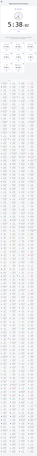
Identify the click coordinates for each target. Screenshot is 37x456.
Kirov (14, 321)
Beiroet (14, 335)
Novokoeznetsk (14, 384)
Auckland (5, 447)
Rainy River (14, 128)
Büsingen (5, 296)
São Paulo (32, 191)
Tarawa (5, 440)
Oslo (23, 275)
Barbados (23, 184)
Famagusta (14, 328)
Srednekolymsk (5, 429)
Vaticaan (14, 265)
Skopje (32, 268)
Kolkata (14, 370)
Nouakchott (32, 226)
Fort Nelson (32, 100)
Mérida (14, 110)
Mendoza (32, 202)
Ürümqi (5, 373)
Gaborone (14, 293)
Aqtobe (23, 366)
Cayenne (5, 212)
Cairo (32, 331)
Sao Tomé (5, 226)
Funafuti (23, 443)
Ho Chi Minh (14, 387)
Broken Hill (5, 415)
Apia (23, 450)
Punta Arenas (23, 198)
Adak (5, 89)
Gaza (5, 328)
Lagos (23, 247)
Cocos (32, 377)
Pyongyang (14, 408)
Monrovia (5, 230)
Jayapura (5, 412)
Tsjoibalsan (23, 401)
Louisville (5, 170)
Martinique (32, 163)
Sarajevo (5, 272)
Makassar (5, 398)
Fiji (32, 443)
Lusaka (23, 282)
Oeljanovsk (5, 345)
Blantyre (14, 300)
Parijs (19, 54)
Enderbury (14, 450)
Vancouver (7, 44)
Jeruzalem (5, 324)
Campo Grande (32, 181)
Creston (23, 103)
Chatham (23, 447)
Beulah (14, 142)
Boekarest (5, 335)
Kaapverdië (23, 223)
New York (31, 44)
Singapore (5, 394)
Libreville (13, 247)
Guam (5, 426)
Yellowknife (32, 103)
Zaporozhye (23, 303)
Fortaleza (23, 209)
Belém (5, 216)
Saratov (23, 345)
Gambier (32, 86)
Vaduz (23, 265)
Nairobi (23, 314)
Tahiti (32, 82)
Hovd (5, 387)
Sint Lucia (32, 149)
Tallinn (23, 307)
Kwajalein (5, 443)
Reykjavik (14, 226)
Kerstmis (32, 387)
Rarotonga (5, 86)
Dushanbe (32, 363)
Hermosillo (23, 100)
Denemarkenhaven (32, 230)
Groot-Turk (14, 177)
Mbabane (5, 279)
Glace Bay (14, 209)
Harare (32, 289)
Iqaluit (32, 170)
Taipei (32, 391)
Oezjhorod (14, 307)
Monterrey (32, 107)
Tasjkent (23, 356)
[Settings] (35, 1)
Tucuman (32, 188)
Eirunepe (32, 135)
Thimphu (13, 373)
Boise (14, 121)
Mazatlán (5, 100)
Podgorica (5, 275)
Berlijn (23, 300)
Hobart (32, 422)
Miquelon (32, 219)
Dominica (23, 177)
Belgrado (32, 300)
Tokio (7, 64)
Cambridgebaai (5, 121)
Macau (14, 398)
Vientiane (5, 380)
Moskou (32, 314)
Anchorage (32, 93)
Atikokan (23, 142)
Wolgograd (32, 303)
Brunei (5, 405)
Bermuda (32, 212)
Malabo (5, 244)
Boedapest (23, 296)
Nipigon (23, 160)
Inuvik (32, 110)
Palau (23, 408)
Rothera (32, 195)
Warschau (32, 261)
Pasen (5, 117)
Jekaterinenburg (5, 356)
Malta (32, 279)
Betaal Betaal (5, 82)
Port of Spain (32, 156)
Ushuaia (23, 188)
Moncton (23, 202)
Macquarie (5, 422)
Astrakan (23, 352)
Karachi (23, 363)
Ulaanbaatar (23, 391)
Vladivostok (23, 415)
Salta (23, 195)
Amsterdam (14, 303)
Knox (5, 135)
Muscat (14, 349)
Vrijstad (23, 230)
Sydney (5, 419)
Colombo (23, 370)
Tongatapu (32, 447)
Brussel (32, 296)
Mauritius (23, 349)
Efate (5, 436)
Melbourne (19, 64)
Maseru (14, 279)
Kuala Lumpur (32, 398)
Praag (32, 272)
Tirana (14, 268)
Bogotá (5, 142)
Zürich (5, 261)
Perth (23, 394)
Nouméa (32, 429)
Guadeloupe (32, 174)
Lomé (14, 230)
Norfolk (5, 433)
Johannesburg (23, 289)
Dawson (14, 103)
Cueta (23, 293)
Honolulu (14, 86)
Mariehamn (32, 317)
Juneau (23, 93)
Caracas (23, 181)
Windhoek (23, 261)
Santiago (32, 153)
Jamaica (14, 135)
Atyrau (5, 366)
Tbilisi (14, 345)
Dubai (5, 352)
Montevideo (14, 202)
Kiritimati (32, 450)
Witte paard (5, 96)
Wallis (23, 436)
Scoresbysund (4, 223)
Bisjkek (14, 377)
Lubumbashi (32, 282)
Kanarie (5, 258)
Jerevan (32, 342)
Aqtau (32, 366)
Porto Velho (14, 156)
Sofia (5, 310)
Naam (5, 93)
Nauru (14, 440)
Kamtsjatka (14, 443)
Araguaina (32, 216)
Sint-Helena (32, 223)
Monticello (23, 163)
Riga (32, 310)
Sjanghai (14, 394)
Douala (23, 254)
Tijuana (23, 96)
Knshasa (32, 247)
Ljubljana (14, 286)
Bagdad (32, 335)
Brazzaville (14, 258)
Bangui (23, 258)
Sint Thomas (23, 149)
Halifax (32, 205)
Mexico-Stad (5, 110)
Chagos (5, 377)
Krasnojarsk (23, 384)
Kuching (23, 398)
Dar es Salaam (32, 328)
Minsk (14, 317)
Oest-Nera (32, 415)
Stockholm (23, 268)
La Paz (14, 170)
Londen (32, 244)
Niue (14, 82)
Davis (23, 387)
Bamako (32, 233)
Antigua (5, 188)
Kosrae (23, 433)
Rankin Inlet (5, 128)
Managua (23, 110)
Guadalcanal (32, 433)
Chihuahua (32, 117)
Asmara (14, 338)
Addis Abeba (14, 342)
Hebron (32, 324)
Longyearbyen (4, 286)
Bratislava (5, 300)
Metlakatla (14, 93)
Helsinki (23, 324)
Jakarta (32, 384)
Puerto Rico (5, 156)
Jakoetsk (23, 405)
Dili (14, 412)
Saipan (14, 419)
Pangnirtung (14, 160)
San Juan (14, 195)
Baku (14, 352)
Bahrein (23, 335)
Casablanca (32, 254)
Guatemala (5, 114)
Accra (23, 237)
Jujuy (23, 205)
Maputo (23, 279)
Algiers (32, 258)
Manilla (32, 394)
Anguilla (14, 188)
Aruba (32, 184)
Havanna (14, 174)
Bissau (23, 233)
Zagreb (14, 261)
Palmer (5, 202)
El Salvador (23, 114)
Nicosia (14, 314)
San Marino (14, 272)
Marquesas (23, 86)
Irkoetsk (5, 401)
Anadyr (14, 447)
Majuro (32, 440)
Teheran (23, 342)
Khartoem (32, 286)
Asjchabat (14, 366)
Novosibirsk (5, 384)
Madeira (14, 244)
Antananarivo (23, 338)
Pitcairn (32, 89)
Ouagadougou (23, 226)
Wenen (5, 265)
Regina (23, 107)
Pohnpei (23, 429)
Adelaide (14, 415)
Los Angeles (14, 100)
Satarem (23, 191)
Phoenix (32, 96)
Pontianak (23, 380)
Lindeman (14, 422)
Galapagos (14, 114)
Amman (32, 338)
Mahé (32, 349)
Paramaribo (32, 198)
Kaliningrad (5, 289)
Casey (32, 401)
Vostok (14, 356)
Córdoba (32, 209)
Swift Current (14, 107)
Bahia (14, 216)
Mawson (32, 359)
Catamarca (14, 212)
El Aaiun (5, 254)
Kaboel (32, 352)
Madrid (5, 282)
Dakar (5, 233)
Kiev (23, 321)
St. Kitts (5, 153)
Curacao (4, 181)
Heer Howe (32, 426)
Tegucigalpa (5, 107)
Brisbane (23, 426)
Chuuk (14, 426)
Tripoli (5, 268)
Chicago (19, 44)
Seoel (5, 408)
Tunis (5, 240)
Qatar (5, 314)
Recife (14, 198)
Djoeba (14, 289)
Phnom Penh (32, 380)
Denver (14, 117)
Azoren (14, 237)
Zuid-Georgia (14, 219)
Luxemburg (14, 282)
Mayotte (23, 317)
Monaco (32, 275)
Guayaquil (23, 135)
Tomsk (14, 380)
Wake (32, 436)
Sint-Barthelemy (14, 153)
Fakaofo (4, 450)
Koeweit (5, 321)
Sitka (23, 89)
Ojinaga (32, 128)
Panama (23, 128)
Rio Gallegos (5, 198)
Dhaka (32, 373)
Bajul (5, 237)
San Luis (4, 195)
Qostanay (14, 359)
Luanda (23, 244)
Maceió (5, 205)
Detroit (32, 177)
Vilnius (5, 307)
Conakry (14, 233)
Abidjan (32, 237)
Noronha (23, 219)
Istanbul (14, 324)
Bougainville (14, 436)
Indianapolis (5, 174)
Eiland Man (14, 251)
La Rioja (14, 205)
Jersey (5, 251)
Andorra (5, 303)
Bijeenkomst (5, 349)
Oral (23, 359)
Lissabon (5, 247)
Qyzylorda (5, 359)
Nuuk (14, 223)
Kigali (23, 286)
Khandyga (32, 408)
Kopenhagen (32, 293)
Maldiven (5, 363)
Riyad (23, 310)
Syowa (32, 307)
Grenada (4, 177)
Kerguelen (14, 363)
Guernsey (23, 251)
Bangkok (14, 391)
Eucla (14, 405)
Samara (32, 345)
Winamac (32, 142)
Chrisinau (23, 331)
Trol (32, 265)
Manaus (23, 167)
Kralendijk (23, 170)
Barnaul (5, 391)
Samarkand (32, 356)
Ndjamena (32, 240)
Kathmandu (32, 370)
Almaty (5, 370)
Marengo (14, 167)
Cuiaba (14, 181)
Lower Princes (32, 167)
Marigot (5, 167)
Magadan (14, 433)
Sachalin (13, 429)
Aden (5, 342)
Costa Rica (23, 117)
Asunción (23, 216)
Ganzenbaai (5, 209)
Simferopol (14, 310)
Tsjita (23, 412)
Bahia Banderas (32, 121)
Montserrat (14, 163)
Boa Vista (5, 184)
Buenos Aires (23, 212)
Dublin (14, 254)
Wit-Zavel (14, 184)
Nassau (5, 163)
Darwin (32, 412)
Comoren (14, 331)
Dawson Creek (5, 103)
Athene (31, 54)
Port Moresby (23, 419)
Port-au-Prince (23, 156)
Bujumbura (14, 296)
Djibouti (23, 328)
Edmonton (32, 114)
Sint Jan (4, 219)
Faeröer (32, 251)
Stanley (14, 191)
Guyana (23, 174)
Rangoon (23, 377)
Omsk (23, 373)
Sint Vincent (14, 149)
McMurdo (23, 440)
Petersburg (5, 160)
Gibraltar (4, 293)
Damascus (5, 331)
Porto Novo (14, 240)
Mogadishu (5, 317)
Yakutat (14, 89)
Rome (23, 272)
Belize (23, 121)
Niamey (23, 240)
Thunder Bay (5, 149)
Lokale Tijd (6, 54)
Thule (5, 191)
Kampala (32, 321)
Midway (23, 82)
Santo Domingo (23, 153)
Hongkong (14, 401)
